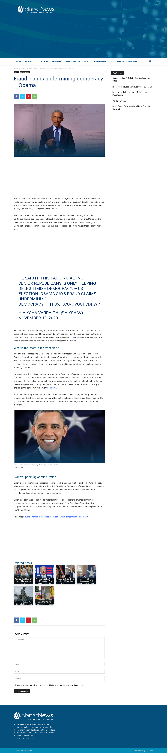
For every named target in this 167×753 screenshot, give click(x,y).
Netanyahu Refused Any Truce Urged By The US (132, 87)
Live (112, 61)
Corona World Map (127, 61)
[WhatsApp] (34, 96)
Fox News (51, 388)
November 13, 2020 (38, 317)
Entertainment (72, 61)
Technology (31, 61)
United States (32, 68)
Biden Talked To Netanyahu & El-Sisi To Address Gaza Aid (132, 107)
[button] (150, 61)
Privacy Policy (140, 750)
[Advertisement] (83, 38)
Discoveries (100, 61)
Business (56, 61)
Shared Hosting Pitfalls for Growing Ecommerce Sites (132, 79)
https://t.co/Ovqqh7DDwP (72, 304)
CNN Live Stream (119, 101)
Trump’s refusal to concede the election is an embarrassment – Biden (56, 517)
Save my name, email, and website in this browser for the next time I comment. (50, 685)
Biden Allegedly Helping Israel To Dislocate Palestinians (129, 93)
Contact (150, 750)
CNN (72, 337)
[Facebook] (16, 96)
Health (44, 61)
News (23, 68)
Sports (87, 61)
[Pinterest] (28, 96)
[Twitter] (22, 96)
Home (18, 61)
